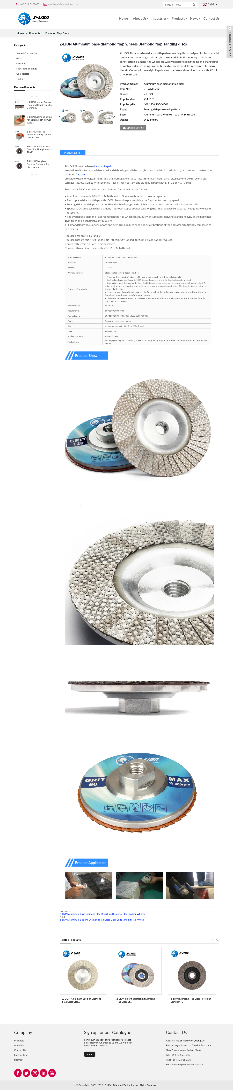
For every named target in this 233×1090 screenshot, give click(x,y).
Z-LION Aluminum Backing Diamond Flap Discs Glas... (81, 1000)
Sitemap (18, 1059)
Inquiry (89, 1054)
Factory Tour (21, 1054)
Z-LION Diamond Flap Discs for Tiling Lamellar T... (191, 1000)
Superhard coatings (26, 68)
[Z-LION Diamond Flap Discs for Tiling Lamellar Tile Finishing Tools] (192, 970)
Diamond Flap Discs (57, 33)
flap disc (80, 174)
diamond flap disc (103, 166)
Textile (19, 78)
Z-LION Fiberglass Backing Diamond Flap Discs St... (135, 1000)
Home (123, 18)
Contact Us (211, 18)
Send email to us (135, 127)
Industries (159, 18)
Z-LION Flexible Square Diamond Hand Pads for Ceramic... (39, 104)
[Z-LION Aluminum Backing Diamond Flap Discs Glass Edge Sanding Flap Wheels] (83, 970)
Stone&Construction (27, 53)
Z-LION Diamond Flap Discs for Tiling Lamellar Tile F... (40, 149)
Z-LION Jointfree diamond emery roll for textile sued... (39, 134)
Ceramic (20, 63)
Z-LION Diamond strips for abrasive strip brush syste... (39, 119)
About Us (140, 18)
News (194, 18)
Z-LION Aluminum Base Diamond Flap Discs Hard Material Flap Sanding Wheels (102, 913)
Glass (19, 58)
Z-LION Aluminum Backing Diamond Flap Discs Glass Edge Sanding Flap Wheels (102, 919)
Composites (22, 73)
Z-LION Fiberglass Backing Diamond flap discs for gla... (38, 164)
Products (178, 18)
